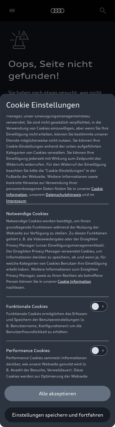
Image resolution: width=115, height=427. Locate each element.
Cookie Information (74, 281)
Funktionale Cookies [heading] (27, 306)
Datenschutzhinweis (63, 194)
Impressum (16, 201)
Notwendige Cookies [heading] (27, 213)
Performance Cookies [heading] (28, 350)
